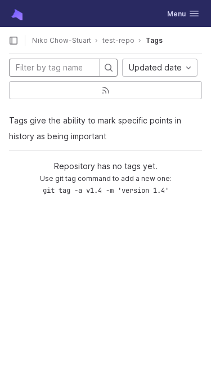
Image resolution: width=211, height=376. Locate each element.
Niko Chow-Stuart (61, 40)
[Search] (109, 68)
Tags (154, 40)
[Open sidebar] (14, 41)
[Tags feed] (105, 90)
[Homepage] (16, 13)
